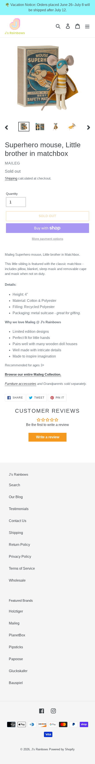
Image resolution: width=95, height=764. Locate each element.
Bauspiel (16, 683)
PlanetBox (17, 635)
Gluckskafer (18, 671)
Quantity (12, 193)
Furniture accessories (20, 384)
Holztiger (16, 611)
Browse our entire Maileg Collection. (33, 374)
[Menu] (87, 26)
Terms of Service (22, 568)
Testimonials (18, 509)
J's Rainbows (39, 749)
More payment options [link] (47, 238)
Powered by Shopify (62, 749)
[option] (24, 127)
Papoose (16, 659)
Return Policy (19, 545)
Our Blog (16, 497)
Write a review (47, 437)
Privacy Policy (20, 556)
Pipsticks (16, 647)
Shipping (11, 178)
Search (14, 485)
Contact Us (17, 521)
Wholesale (17, 580)
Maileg (14, 623)
